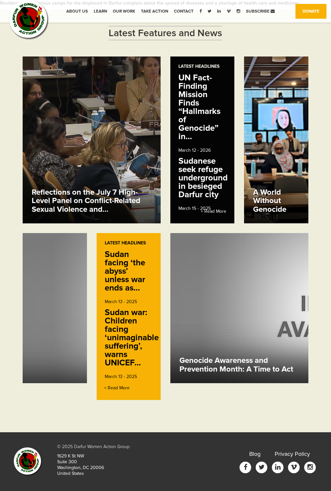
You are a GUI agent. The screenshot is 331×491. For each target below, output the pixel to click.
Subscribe (258, 11)
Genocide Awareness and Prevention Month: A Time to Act (236, 364)
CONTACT (184, 11)
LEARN (100, 11)
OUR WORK (124, 11)
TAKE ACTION (154, 11)
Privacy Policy (292, 453)
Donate (314, 11)
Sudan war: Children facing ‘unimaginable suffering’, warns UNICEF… (132, 337)
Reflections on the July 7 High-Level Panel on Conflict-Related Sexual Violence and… (86, 201)
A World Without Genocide (269, 201)
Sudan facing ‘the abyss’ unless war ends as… (125, 271)
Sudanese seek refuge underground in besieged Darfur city (203, 178)
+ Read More (213, 211)
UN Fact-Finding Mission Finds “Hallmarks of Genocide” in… (199, 107)
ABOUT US (77, 11)
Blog (255, 453)
